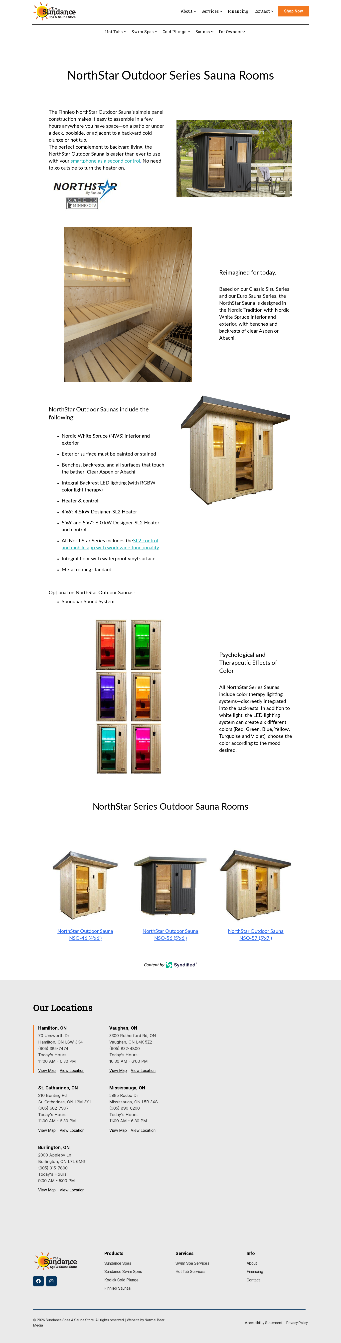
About (252, 1263)
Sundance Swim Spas (123, 1271)
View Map (47, 1070)
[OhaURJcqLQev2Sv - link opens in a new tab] (170, 884)
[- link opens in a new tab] (181, 963)
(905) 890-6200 (124, 1108)
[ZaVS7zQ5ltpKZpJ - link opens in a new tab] (255, 884)
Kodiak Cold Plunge (121, 1280)
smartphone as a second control (105, 161)
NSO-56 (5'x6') (170, 938)
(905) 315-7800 (53, 1167)
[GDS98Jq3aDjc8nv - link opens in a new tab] (85, 884)
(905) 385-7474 (53, 1048)
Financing (238, 11)
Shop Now (293, 11)
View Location (72, 1070)
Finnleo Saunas (117, 1288)
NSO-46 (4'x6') (85, 938)
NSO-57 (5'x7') (255, 938)
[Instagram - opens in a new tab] (51, 1281)
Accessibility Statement (263, 1323)
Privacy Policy (297, 1323)
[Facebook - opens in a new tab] (38, 1281)
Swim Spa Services (192, 1263)
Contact (253, 1280)
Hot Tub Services (190, 1271)
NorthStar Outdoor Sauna (85, 931)
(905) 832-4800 (124, 1048)
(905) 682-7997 (53, 1108)
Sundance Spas (117, 1263)
